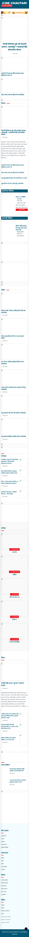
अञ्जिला (14, 574)
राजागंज (14, 552)
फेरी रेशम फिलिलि (14, 642)
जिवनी (2, 908)
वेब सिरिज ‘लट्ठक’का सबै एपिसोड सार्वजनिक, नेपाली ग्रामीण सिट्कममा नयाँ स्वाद (9, 461)
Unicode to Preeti (6, 917)
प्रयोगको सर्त (4, 845)
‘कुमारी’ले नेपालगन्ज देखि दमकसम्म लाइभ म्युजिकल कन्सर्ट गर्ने (12, 74)
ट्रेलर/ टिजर (3, 892)
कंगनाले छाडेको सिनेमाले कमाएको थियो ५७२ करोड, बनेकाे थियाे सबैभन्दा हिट (9, 727)
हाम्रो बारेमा (3, 836)
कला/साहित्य (4, 867)
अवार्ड (2, 914)
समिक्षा (2, 905)
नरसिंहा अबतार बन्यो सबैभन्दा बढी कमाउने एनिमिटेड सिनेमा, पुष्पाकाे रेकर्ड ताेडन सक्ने (10, 716)
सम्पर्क (2, 839)
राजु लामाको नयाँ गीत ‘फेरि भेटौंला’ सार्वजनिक (13, 413)
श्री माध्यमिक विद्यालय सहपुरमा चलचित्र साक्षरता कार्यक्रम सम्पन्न (9, 472)
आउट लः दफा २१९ (14, 597)
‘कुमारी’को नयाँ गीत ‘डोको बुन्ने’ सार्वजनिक (12, 183)
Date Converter (5, 922)
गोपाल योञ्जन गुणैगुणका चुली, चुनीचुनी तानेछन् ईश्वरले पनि (17, 770)
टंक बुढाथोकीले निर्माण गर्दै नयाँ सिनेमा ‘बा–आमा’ (14, 178)
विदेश (2, 864)
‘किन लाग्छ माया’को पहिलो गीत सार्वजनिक (12, 95)
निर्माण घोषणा (4, 889)
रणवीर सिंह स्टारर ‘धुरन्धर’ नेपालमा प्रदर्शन (12, 684)
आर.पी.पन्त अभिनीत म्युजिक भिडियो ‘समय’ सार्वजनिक (12, 363)
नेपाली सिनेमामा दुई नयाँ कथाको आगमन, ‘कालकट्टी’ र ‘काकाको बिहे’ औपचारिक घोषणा (14, 46)
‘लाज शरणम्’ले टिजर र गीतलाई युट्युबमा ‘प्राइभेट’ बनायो (18, 781)
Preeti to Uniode (5, 920)
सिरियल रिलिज (4, 883)
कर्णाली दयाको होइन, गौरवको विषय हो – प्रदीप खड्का (9, 493)
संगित (2, 861)
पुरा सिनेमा (3, 895)
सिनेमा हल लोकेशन (5, 911)
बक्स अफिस (4, 886)
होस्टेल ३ (14, 619)
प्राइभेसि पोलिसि (4, 847)
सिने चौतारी (15, 54)
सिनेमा (2, 858)
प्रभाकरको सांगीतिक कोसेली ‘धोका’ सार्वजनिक (13, 436)
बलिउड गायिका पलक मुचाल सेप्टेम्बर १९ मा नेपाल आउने (8, 739)
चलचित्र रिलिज (4, 880)
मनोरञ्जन (3, 870)
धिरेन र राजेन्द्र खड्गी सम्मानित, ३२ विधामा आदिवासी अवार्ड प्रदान (9, 482)
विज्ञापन (3, 842)
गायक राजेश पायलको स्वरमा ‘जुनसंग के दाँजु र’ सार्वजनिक (13, 388)
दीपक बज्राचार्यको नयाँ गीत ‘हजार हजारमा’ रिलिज (12, 337)
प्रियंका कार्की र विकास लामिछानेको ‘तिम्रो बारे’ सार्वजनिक (13, 311)
